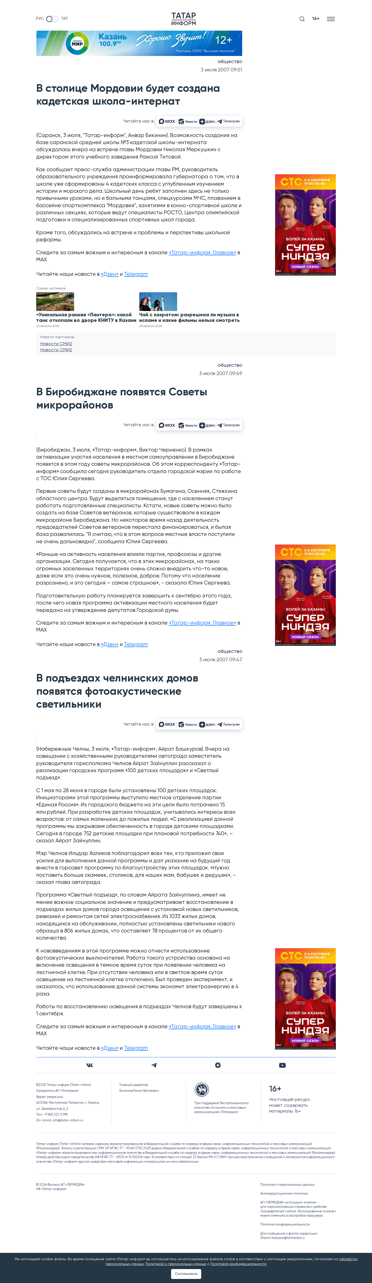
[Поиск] (302, 19)
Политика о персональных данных (287, 1185)
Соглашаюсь (186, 1274)
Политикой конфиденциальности (238, 1264)
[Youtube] (282, 1065)
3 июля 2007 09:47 (220, 660)
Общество (230, 61)
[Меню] (331, 19)
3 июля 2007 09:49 (220, 373)
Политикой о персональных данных (176, 1264)
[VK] (89, 1065)
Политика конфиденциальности (285, 1224)
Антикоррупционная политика (284, 1193)
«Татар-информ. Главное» (202, 253)
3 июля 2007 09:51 (221, 70)
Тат (64, 19)
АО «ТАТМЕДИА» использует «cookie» (288, 1202)
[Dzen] (218, 1065)
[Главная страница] (184, 19)
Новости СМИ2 (56, 344)
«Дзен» (109, 274)
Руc (40, 19)
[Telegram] (154, 1065)
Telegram (136, 274)
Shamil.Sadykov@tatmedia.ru (282, 1238)
